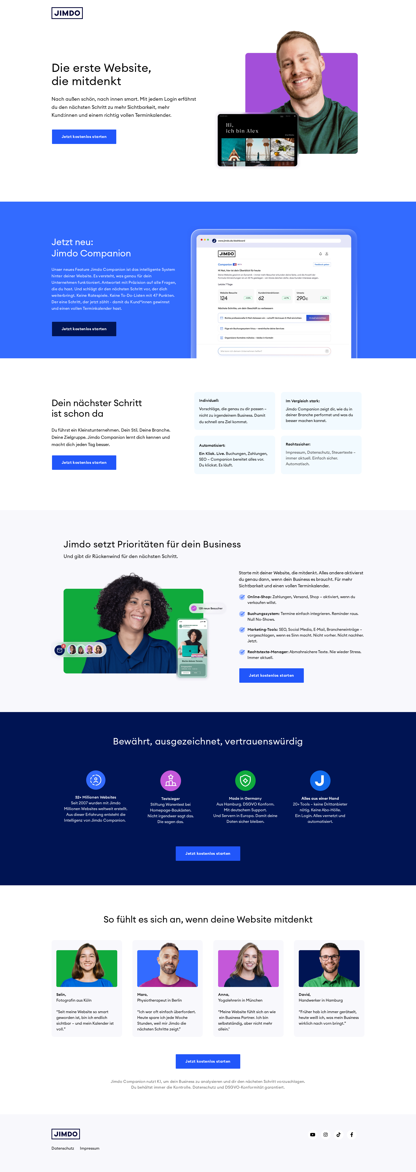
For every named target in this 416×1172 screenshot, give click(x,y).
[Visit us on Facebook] (352, 1135)
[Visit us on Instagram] (326, 1135)
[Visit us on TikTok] (339, 1135)
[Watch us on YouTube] (313, 1135)
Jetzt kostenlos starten (84, 137)
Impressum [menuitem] (89, 1148)
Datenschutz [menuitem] (63, 1148)
